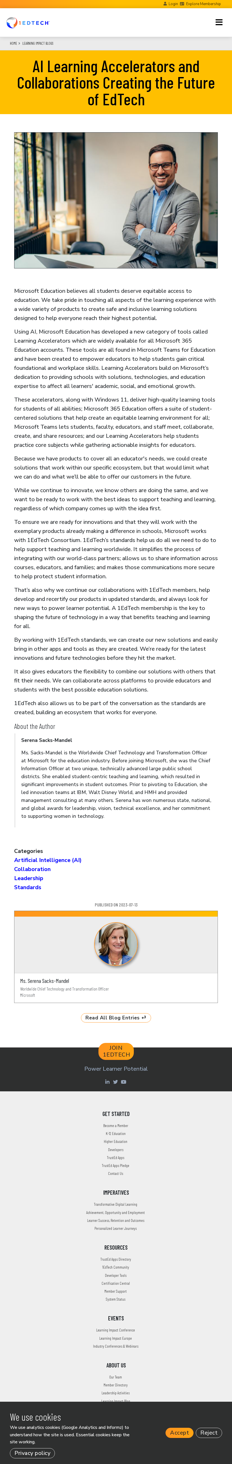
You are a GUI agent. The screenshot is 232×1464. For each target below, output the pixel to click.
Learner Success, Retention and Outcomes (115, 1220)
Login (173, 4)
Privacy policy (32, 1453)
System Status (115, 1299)
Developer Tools (115, 1275)
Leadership (28, 878)
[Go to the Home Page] (28, 22)
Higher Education (115, 1141)
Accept (179, 1433)
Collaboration (32, 869)
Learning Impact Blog (115, 1401)
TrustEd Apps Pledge (115, 1165)
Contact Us (115, 1173)
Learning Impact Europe (115, 1338)
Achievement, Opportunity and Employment (115, 1212)
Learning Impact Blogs (37, 43)
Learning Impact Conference (115, 1330)
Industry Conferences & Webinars (115, 1346)
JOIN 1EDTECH (116, 1051)
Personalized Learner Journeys (115, 1228)
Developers (115, 1149)
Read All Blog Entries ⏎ (116, 1017)
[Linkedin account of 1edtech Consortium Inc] (107, 1082)
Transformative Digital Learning (115, 1204)
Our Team (115, 1377)
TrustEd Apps (115, 1157)
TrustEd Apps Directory (115, 1259)
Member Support (115, 1291)
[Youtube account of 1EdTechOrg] (124, 1082)
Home (13, 43)
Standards (27, 887)
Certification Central (116, 1283)
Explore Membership (203, 4)
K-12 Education (116, 1133)
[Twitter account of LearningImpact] (116, 1082)
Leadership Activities (116, 1392)
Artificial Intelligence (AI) (48, 860)
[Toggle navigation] (219, 22)
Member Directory (116, 1384)
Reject (209, 1433)
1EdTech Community (115, 1267)
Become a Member (115, 1125)
